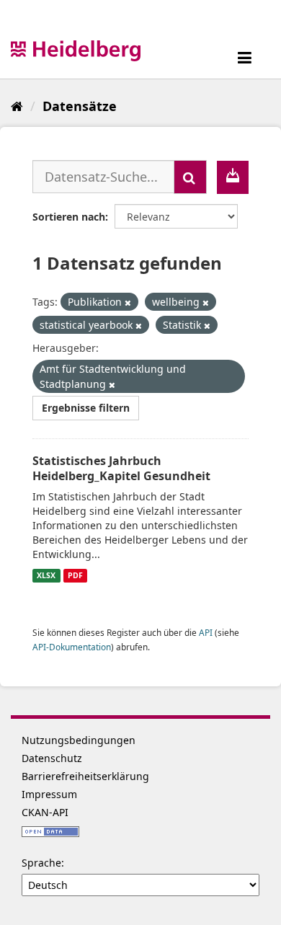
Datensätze (80, 106)
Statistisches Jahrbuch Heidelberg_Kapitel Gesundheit (121, 468)
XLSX (46, 575)
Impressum (49, 794)
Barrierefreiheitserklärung (85, 776)
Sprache (41, 862)
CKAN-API (45, 812)
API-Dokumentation (71, 646)
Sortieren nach (68, 216)
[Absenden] (190, 177)
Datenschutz (52, 758)
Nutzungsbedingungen (78, 740)
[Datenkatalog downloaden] (233, 177)
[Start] (17, 106)
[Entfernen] (128, 302)
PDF (75, 575)
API (206, 632)
